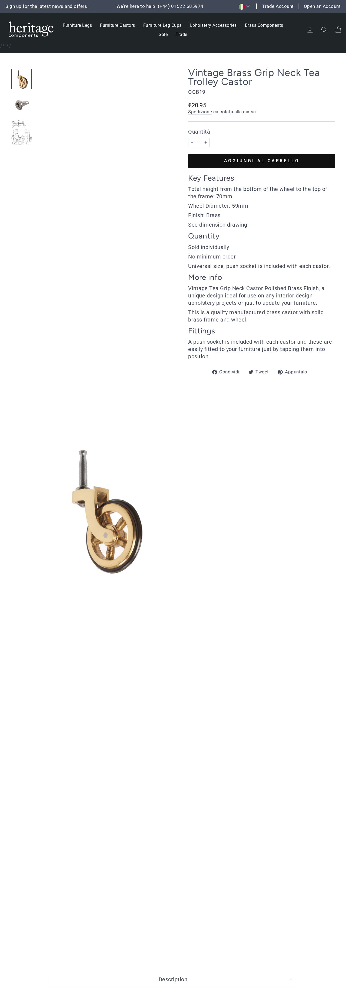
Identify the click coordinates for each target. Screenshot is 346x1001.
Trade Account (278, 6)
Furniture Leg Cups (162, 25)
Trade (181, 34)
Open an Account (322, 6)
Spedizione (200, 111)
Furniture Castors (117, 25)
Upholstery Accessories (213, 25)
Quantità (199, 131)
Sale (163, 34)
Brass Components (264, 25)
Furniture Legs (77, 25)
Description (173, 979)
